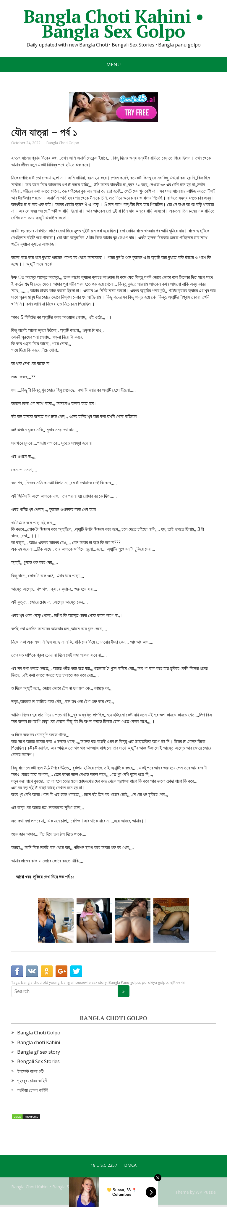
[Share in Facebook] (17, 971)
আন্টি (172, 982)
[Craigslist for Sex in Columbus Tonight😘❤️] (171, 920)
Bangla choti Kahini (38, 1042)
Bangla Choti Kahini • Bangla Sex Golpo (114, 23)
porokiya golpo (155, 982)
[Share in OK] (47, 971)
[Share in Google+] (61, 971)
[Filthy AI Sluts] (56, 920)
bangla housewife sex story (84, 982)
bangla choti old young (40, 982)
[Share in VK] (32, 971)
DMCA (130, 1165)
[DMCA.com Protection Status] (26, 1116)
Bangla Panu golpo (124, 982)
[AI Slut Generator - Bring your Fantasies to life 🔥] (132, 920)
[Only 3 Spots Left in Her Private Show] (94, 920)
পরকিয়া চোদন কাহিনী (32, 1090)
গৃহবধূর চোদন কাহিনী (32, 1080)
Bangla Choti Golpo (62, 142)
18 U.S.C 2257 (104, 1165)
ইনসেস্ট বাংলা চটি (30, 1071)
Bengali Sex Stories (38, 1061)
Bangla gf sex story (38, 1052)
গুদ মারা (180, 982)
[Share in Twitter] (76, 971)
